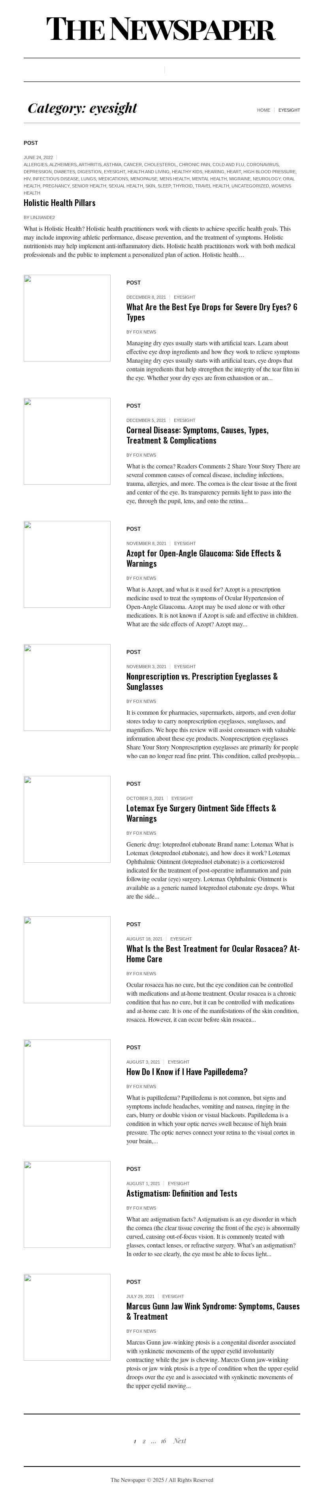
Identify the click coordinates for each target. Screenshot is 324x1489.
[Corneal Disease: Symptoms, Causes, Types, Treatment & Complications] (67, 441)
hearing (214, 171)
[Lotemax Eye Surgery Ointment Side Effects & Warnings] (67, 819)
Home (263, 110)
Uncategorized (250, 186)
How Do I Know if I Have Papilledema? (187, 1071)
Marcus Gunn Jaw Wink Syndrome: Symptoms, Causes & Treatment (213, 1311)
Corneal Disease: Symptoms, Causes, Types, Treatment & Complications (197, 434)
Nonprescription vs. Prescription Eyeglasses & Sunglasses (202, 681)
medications (113, 178)
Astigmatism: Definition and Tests (181, 1193)
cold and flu (228, 164)
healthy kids (187, 171)
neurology (267, 178)
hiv (27, 178)
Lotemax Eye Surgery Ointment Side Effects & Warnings (201, 813)
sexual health (126, 186)
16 (163, 1441)
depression (38, 171)
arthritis (90, 164)
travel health (212, 186)
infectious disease (56, 178)
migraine (240, 178)
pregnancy (56, 186)
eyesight (114, 171)
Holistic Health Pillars (60, 202)
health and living (149, 171)
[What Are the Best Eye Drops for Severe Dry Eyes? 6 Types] (67, 318)
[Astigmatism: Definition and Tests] (67, 1204)
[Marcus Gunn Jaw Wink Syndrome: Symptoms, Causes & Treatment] (67, 1317)
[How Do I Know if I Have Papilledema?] (67, 1082)
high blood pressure (269, 171)
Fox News (144, 332)
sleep (164, 186)
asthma (112, 164)
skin (150, 186)
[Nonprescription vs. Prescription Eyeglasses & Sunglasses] (67, 687)
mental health (209, 178)
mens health (175, 178)
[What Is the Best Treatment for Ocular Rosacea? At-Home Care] (67, 959)
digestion (89, 171)
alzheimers (63, 164)
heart (234, 171)
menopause (143, 178)
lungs (88, 178)
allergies (35, 164)
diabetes (64, 171)
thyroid (183, 186)
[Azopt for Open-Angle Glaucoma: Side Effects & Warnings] (67, 564)
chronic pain (194, 164)
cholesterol (160, 164)
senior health (89, 186)
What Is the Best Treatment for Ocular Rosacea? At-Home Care (213, 953)
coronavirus (263, 164)
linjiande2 (42, 217)
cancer (133, 164)
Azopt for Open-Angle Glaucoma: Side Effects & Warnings (203, 558)
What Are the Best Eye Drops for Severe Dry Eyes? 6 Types (212, 311)
